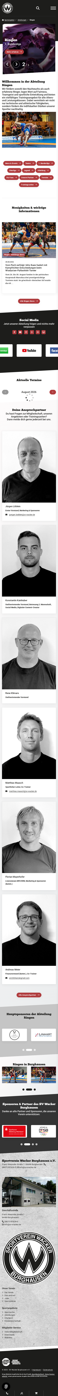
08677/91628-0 (11, 1222)
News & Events (11, 163)
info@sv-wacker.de (27, 1167)
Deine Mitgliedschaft (13, 1332)
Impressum (36, 1370)
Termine (45, 178)
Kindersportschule (13, 1321)
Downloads (9, 1335)
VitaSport (9, 1318)
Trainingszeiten (27, 185)
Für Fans (10, 178)
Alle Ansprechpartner (27, 995)
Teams (28, 163)
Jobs (7, 1298)
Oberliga (12, 170)
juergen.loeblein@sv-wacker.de (22, 515)
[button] (23, 1050)
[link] (29, 258)
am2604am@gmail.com (19, 978)
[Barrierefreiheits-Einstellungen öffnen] (45, 8)
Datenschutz (48, 1370)
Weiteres (8, 1338)
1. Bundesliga (44, 163)
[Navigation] (52, 8)
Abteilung (41, 170)
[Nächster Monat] (53, 392)
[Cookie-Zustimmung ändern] (6, 1387)
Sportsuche (10, 1312)
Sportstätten (10, 1301)
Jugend (27, 170)
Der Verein (9, 1293)
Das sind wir (10, 1295)
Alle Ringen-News (27, 301)
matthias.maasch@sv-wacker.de (23, 791)
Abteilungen (22, 20)
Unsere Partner (27, 178)
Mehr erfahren (12, 52)
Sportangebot (9, 20)
